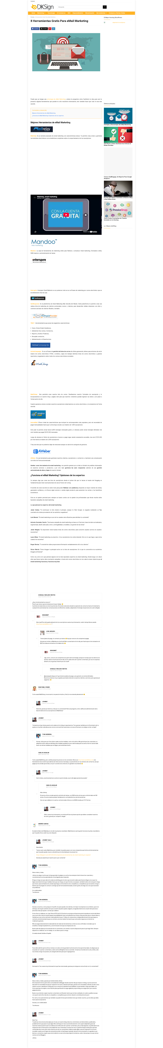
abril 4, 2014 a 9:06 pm (55, 809)
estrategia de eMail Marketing (56, 99)
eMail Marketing (62, 122)
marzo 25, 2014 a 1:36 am (52, 633)
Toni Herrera (43, 899)
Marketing (40, 13)
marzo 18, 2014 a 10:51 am (44, 596)
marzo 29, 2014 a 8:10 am (44, 960)
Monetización (89, 13)
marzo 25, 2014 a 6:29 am (56, 652)
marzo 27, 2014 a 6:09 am (48, 703)
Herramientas (100, 13)
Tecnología (51, 13)
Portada (32, 17)
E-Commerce (61, 13)
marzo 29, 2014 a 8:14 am (44, 942)
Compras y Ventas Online (117, 13)
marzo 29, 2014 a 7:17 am (44, 1014)
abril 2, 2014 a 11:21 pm (47, 772)
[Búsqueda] (105, 7)
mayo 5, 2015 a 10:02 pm (48, 841)
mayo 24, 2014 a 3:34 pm (56, 670)
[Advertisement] (66, 85)
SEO (69, 13)
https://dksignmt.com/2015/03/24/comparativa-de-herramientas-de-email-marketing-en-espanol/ (63, 855)
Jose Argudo (50, 631)
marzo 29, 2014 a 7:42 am (44, 975)
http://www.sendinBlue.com (43, 624)
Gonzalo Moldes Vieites (46, 595)
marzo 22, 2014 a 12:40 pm (48, 616)
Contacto (33, 1)
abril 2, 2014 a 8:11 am (43, 754)
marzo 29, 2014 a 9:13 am (44, 867)
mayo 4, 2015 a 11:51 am (44, 825)
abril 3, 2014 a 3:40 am (51, 787)
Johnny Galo (46, 840)
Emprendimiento (78, 13)
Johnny (45, 701)
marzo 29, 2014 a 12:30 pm (44, 719)
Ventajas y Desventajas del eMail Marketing (117, 124)
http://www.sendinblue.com (85, 760)
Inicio (33, 13)
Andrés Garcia (43, 824)
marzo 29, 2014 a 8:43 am (44, 901)
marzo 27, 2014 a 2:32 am (44, 689)
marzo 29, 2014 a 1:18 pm (48, 736)
